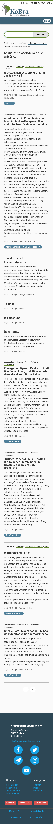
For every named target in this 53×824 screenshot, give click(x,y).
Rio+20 (7, 69)
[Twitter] (35, 749)
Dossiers (37, 788)
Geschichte (11, 788)
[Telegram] (18, 760)
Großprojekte (9, 364)
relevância (22, 43)
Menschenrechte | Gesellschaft (37, 115)
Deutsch (24, 3)
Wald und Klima (14, 613)
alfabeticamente (21, 46)
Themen (19, 66)
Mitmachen (41, 803)
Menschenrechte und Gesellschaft (23, 247)
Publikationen (12, 794)
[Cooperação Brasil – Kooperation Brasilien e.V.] (15, 9)
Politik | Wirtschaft (32, 362)
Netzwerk (19, 258)
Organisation (12, 785)
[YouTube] (26, 770)
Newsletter (25, 803)
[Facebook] (18, 749)
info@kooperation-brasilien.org (25, 741)
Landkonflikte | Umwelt (34, 66)
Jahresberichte (13, 791)
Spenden (10, 803)
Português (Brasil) (41, 3)
